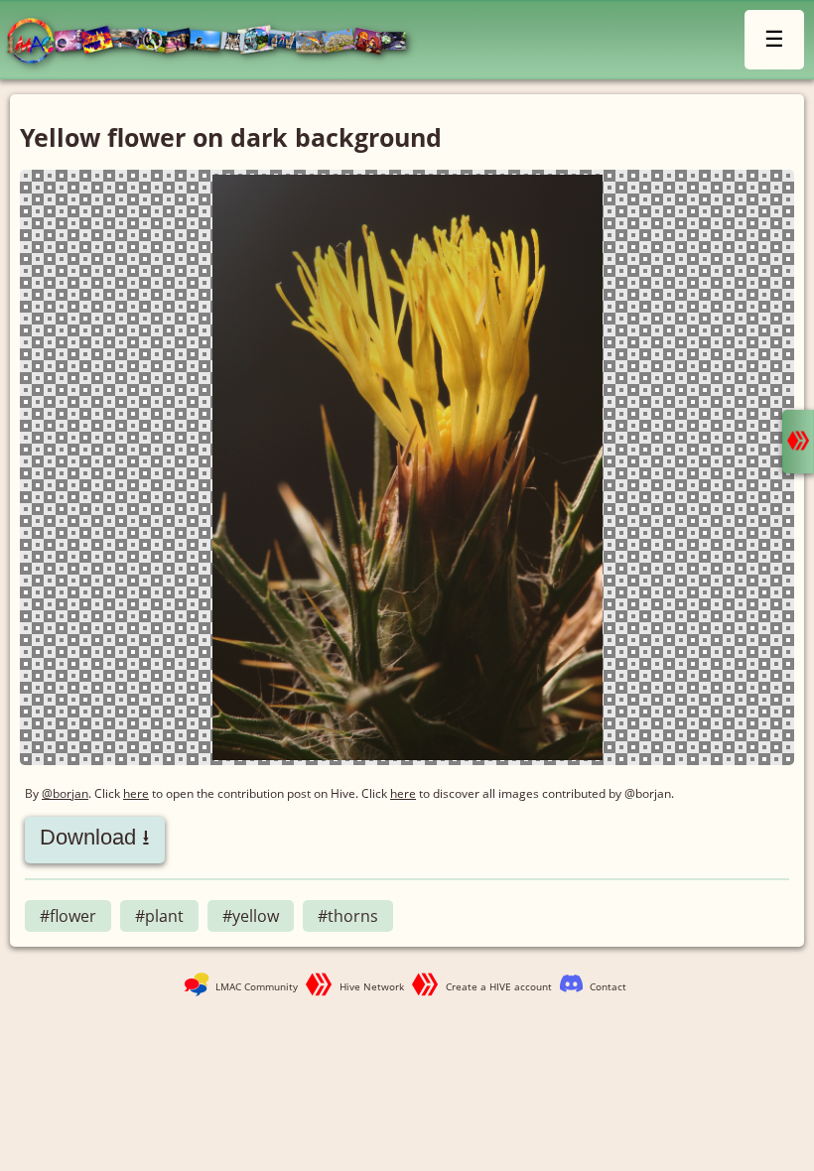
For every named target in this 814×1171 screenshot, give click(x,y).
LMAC (216, 42)
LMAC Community (256, 986)
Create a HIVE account (499, 986)
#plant (159, 916)
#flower (68, 916)
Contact (608, 986)
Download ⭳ (95, 837)
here (136, 793)
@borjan (65, 793)
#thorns (348, 916)
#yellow (250, 916)
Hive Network (371, 986)
